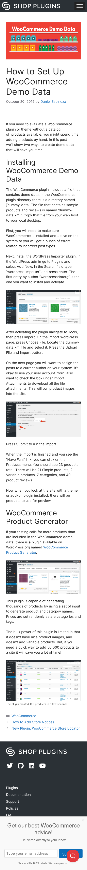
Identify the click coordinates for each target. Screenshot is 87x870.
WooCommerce (24, 716)
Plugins (12, 788)
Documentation (18, 795)
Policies (12, 808)
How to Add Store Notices (33, 722)
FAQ (9, 815)
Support (12, 801)
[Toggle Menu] (79, 6)
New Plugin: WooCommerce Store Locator (46, 728)
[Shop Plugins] (31, 6)
